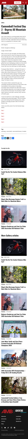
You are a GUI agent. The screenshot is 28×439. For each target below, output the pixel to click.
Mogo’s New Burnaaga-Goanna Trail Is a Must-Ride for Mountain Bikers (13, 200)
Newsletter (18, 421)
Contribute (18, 416)
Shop (2, 423)
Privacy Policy (4, 430)
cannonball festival (17, 131)
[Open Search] (23, 2)
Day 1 (2, 110)
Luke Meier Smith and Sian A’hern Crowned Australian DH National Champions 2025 (11, 343)
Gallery (2, 22)
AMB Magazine (4, 44)
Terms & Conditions (19, 430)
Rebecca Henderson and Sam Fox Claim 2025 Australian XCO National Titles (13, 227)
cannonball (9, 131)
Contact (3, 421)
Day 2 (2, 113)
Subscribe (17, 2)
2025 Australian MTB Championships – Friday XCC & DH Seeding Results (13, 371)
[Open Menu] (26, 2)
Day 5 (2, 122)
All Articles (3, 419)
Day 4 (2, 119)
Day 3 (2, 116)
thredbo (24, 131)
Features (3, 196)
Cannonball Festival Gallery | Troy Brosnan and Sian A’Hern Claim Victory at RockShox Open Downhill (13, 400)
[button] (3, 10)
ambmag (3, 131)
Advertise (3, 416)
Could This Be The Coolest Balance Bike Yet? (13, 173)
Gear (2, 169)
